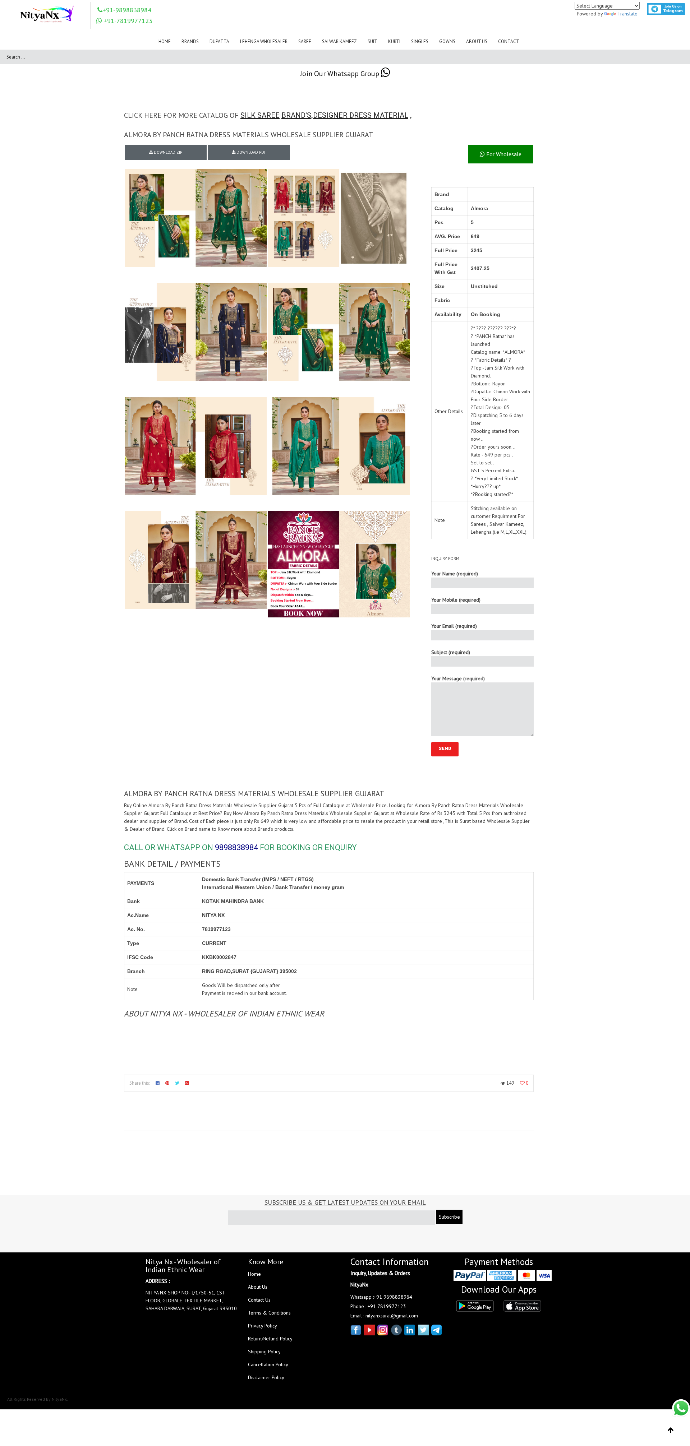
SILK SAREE (260, 115)
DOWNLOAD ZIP (167, 152)
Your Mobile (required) (455, 600)
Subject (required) (450, 652)
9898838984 (236, 847)
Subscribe (449, 1217)
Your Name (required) (454, 573)
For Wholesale (503, 154)
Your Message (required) (458, 678)
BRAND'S (296, 115)
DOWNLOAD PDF (250, 152)
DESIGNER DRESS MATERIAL (360, 115)
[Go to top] (670, 1430)
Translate (627, 13)
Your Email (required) (454, 626)
